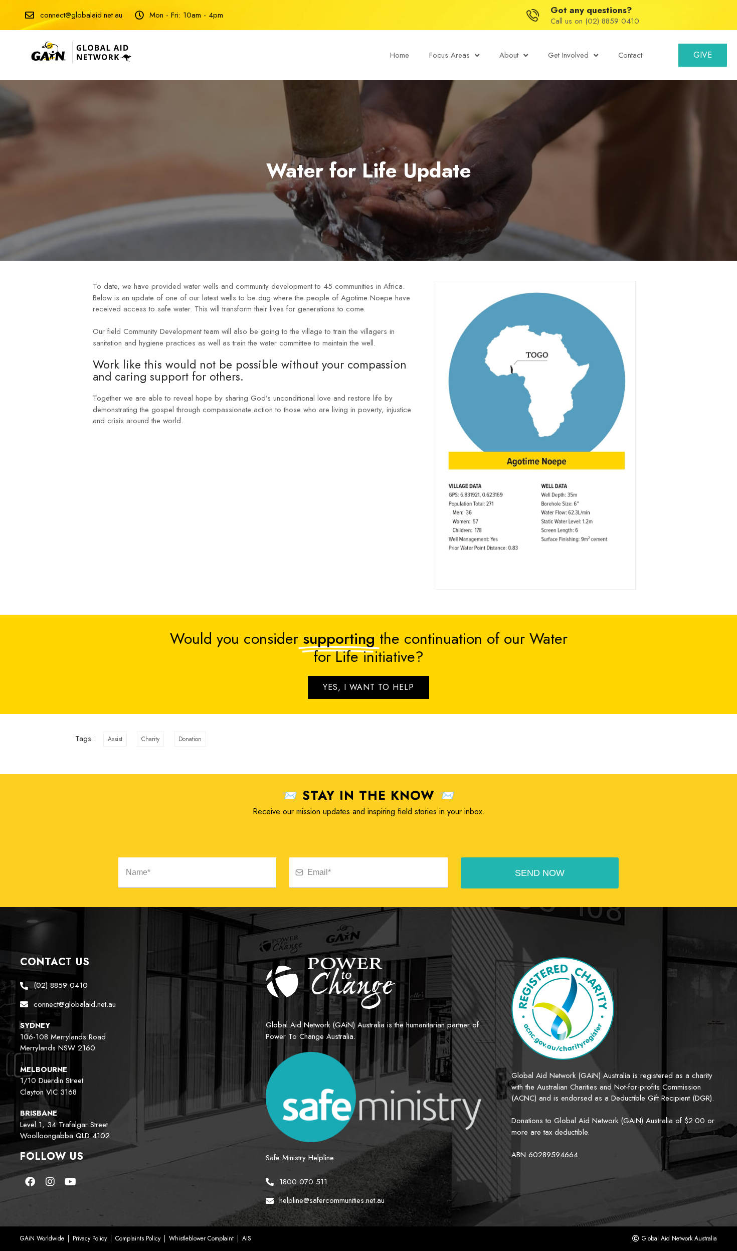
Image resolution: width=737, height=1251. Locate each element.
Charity (150, 739)
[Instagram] (50, 1182)
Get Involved (568, 55)
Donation (190, 739)
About (508, 55)
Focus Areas (449, 55)
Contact (630, 55)
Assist (115, 739)
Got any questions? (591, 10)
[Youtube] (70, 1182)
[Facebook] (30, 1182)
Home (399, 55)
